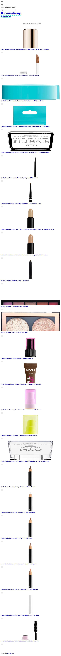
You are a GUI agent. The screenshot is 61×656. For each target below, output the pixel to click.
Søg (40, 23)
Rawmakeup (10, 653)
